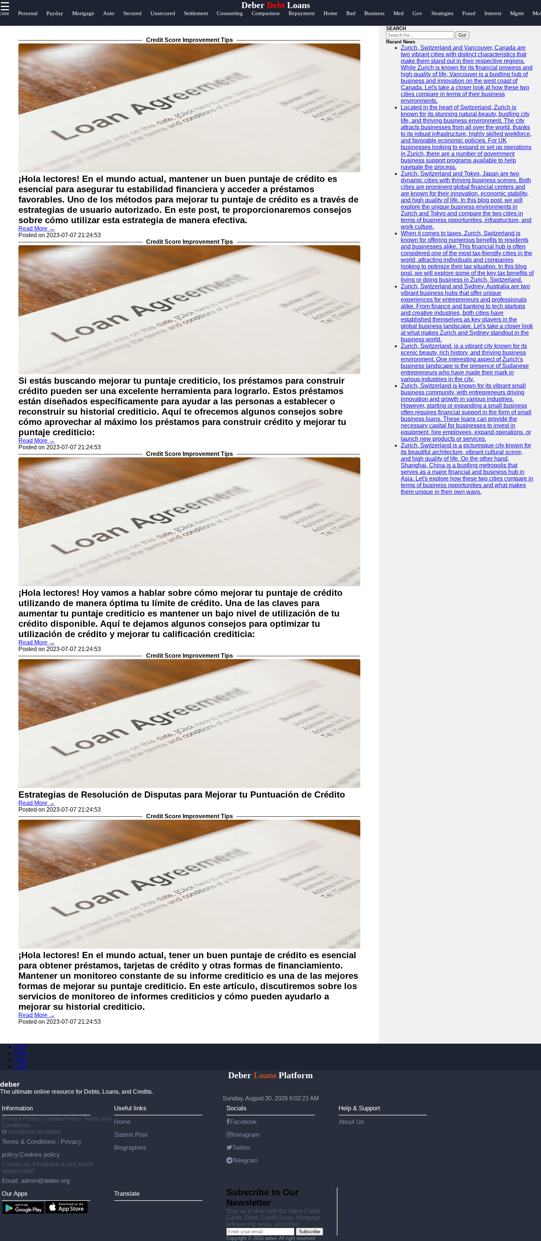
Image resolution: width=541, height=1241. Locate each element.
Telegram (245, 1160)
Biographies (130, 1147)
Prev (21, 1053)
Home (122, 1121)
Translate (126, 1193)
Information (17, 1108)
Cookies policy (40, 1154)
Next (21, 1060)
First (20, 1047)
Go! (462, 35)
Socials (236, 1108)
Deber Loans (275, 5)
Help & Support (359, 1108)
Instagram (245, 1134)
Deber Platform (270, 1075)
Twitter (241, 1147)
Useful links (130, 1108)
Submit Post (131, 1134)
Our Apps (15, 1193)
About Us (351, 1121)
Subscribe (309, 1231)
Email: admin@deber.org (36, 1180)
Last (20, 1067)
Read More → (36, 228)
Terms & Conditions (29, 1141)
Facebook (243, 1121)
